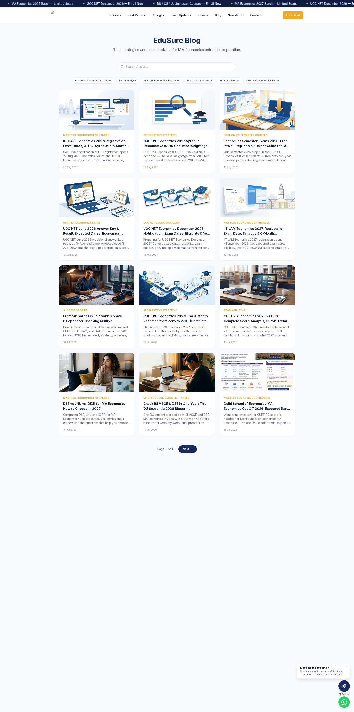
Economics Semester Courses (93, 80)
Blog (218, 15)
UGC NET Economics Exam (262, 80)
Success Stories (229, 80)
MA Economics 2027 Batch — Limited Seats (35, 3)
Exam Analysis (128, 80)
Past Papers (136, 15)
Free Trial (293, 15)
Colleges (158, 15)
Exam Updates (181, 15)
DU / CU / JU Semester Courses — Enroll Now (181, 3)
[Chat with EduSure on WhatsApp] (344, 702)
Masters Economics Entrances (162, 80)
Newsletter (236, 15)
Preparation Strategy (200, 80)
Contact (255, 15)
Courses (115, 15)
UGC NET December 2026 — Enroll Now (107, 3)
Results (203, 15)
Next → (188, 449)
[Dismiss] (346, 667)
